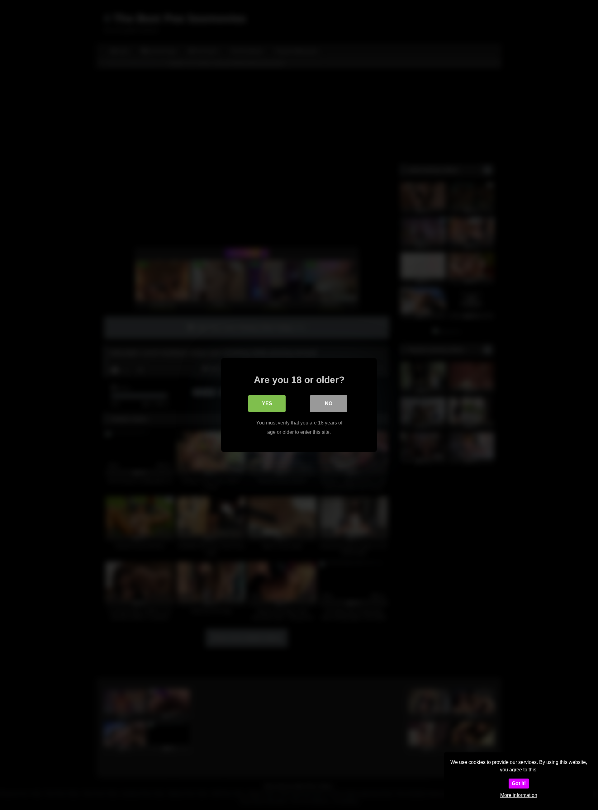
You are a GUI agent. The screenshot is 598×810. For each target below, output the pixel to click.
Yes (267, 403)
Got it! (519, 783)
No (328, 403)
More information (518, 795)
